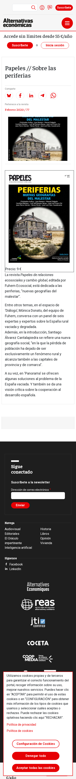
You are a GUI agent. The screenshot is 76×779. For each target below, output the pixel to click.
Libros (44, 534)
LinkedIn (15, 569)
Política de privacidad (21, 724)
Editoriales (12, 534)
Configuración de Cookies (36, 744)
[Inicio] (19, 22)
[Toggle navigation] (67, 23)
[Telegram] (42, 96)
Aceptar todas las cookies (35, 768)
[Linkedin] (31, 96)
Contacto (50, 7)
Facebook (16, 564)
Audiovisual (12, 529)
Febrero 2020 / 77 (17, 109)
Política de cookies (20, 731)
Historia (45, 529)
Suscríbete (64, 7)
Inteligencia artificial (18, 548)
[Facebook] (20, 96)
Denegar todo (36, 756)
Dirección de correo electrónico (30, 489)
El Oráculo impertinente (13, 541)
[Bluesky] (9, 96)
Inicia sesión (55, 45)
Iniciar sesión (42, 7)
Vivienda (46, 543)
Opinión (45, 538)
